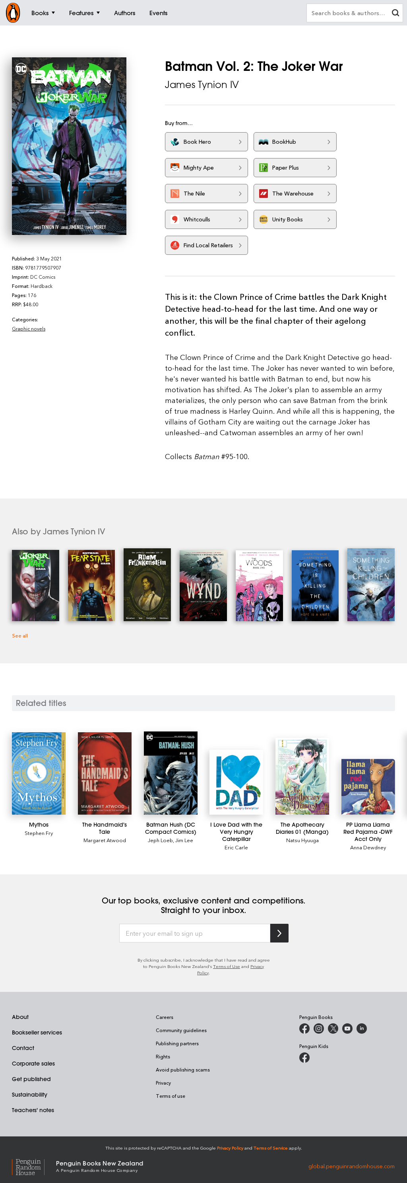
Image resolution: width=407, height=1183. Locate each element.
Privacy (163, 1082)
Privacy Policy (230, 1147)
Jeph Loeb (160, 840)
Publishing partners (177, 1043)
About (20, 1017)
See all (20, 635)
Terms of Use (226, 966)
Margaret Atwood (104, 840)
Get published (31, 1079)
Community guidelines (181, 1030)
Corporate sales (33, 1063)
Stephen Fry (39, 833)
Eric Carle (236, 847)
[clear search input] (395, 13)
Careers (164, 1017)
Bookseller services (37, 1032)
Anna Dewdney (368, 847)
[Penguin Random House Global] (34, 1165)
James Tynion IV (202, 84)
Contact (23, 1048)
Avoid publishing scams (183, 1069)
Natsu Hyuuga (302, 840)
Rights (163, 1056)
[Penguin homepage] (13, 13)
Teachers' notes (33, 1110)
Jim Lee (184, 840)
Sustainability (29, 1094)
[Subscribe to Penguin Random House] (279, 933)
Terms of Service (271, 1147)
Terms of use (170, 1095)
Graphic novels (28, 328)
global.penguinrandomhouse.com (351, 1165)
